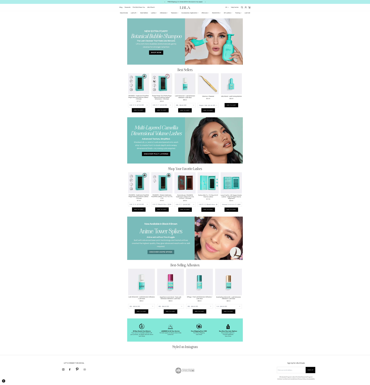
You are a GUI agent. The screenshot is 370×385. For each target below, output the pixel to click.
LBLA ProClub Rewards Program (303, 377)
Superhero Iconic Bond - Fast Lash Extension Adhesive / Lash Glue (170, 297)
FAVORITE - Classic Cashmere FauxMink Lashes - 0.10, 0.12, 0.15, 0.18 (161, 196)
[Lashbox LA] (185, 7)
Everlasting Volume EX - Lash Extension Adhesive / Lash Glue (228, 297)
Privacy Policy (302, 379)
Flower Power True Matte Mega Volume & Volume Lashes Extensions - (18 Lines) (162, 97)
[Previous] (164, 2)
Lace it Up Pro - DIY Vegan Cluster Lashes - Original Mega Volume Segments (231, 197)
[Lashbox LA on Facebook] (70, 369)
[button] (3, 381)
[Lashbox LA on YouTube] (85, 369)
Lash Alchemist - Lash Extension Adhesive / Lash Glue (185, 96)
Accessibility (311, 379)
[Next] (205, 2)
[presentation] (124, 41)
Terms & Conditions (291, 379)
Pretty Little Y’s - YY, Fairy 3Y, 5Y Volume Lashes (208, 196)
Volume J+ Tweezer (208, 96)
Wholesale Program (285, 377)
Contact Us (280, 379)
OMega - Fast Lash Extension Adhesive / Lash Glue (199, 297)
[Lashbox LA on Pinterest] (77, 369)
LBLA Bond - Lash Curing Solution (231, 96)
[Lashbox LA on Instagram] (63, 369)
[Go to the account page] (246, 7)
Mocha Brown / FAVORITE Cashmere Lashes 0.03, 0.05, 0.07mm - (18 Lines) (185, 197)
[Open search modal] (242, 7)
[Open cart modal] (249, 7)
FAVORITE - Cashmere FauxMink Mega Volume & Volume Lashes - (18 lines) (138, 97)
